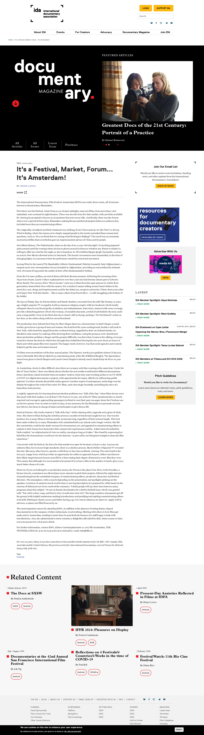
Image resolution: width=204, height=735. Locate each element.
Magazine (165, 707)
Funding (35, 707)
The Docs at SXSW (26, 593)
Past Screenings (75, 717)
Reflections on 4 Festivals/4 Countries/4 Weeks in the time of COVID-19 (101, 655)
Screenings (74, 707)
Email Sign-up (86, 699)
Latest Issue (52, 145)
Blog (44, 699)
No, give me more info (72, 731)
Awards (134, 707)
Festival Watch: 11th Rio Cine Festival (164, 658)
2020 (101, 717)
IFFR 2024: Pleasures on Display (102, 630)
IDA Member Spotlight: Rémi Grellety (155, 313)
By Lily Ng (16, 669)
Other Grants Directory (40, 720)
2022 (101, 714)
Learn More (165, 397)
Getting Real (105, 707)
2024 (101, 710)
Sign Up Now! (165, 186)
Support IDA (163, 8)
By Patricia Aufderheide (22, 598)
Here (166, 277)
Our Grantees (36, 717)
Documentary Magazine (136, 32)
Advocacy (106, 32)
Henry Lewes (28, 186)
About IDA (40, 32)
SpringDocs (73, 714)
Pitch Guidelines (166, 720)
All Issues (35, 145)
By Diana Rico (147, 665)
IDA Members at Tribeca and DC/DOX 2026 (158, 359)
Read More (143, 304)
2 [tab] (109, 144)
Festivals (20, 557)
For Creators (82, 32)
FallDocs (71, 710)
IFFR (92, 643)
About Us (55, 699)
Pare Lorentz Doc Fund (41, 714)
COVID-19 (94, 672)
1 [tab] (106, 144)
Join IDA (165, 32)
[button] (15, 103)
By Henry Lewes (148, 602)
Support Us (69, 699)
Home (10, 40)
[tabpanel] (147, 102)
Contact (130, 699)
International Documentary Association (47, 13)
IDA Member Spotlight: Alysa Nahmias (156, 300)
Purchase (71, 144)
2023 (132, 714)
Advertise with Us (106, 699)
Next (118, 144)
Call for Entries (136, 720)
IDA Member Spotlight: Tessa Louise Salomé (159, 345)
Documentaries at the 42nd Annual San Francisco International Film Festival (39, 660)
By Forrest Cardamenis (86, 635)
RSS (121, 699)
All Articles (17, 145)
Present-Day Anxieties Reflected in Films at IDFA (167, 595)
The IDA (34, 699)
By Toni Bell (81, 664)
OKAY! (179, 729)
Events (60, 32)
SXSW (15, 606)
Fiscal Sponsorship (39, 710)
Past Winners (135, 724)
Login (146, 8)
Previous (103, 144)
